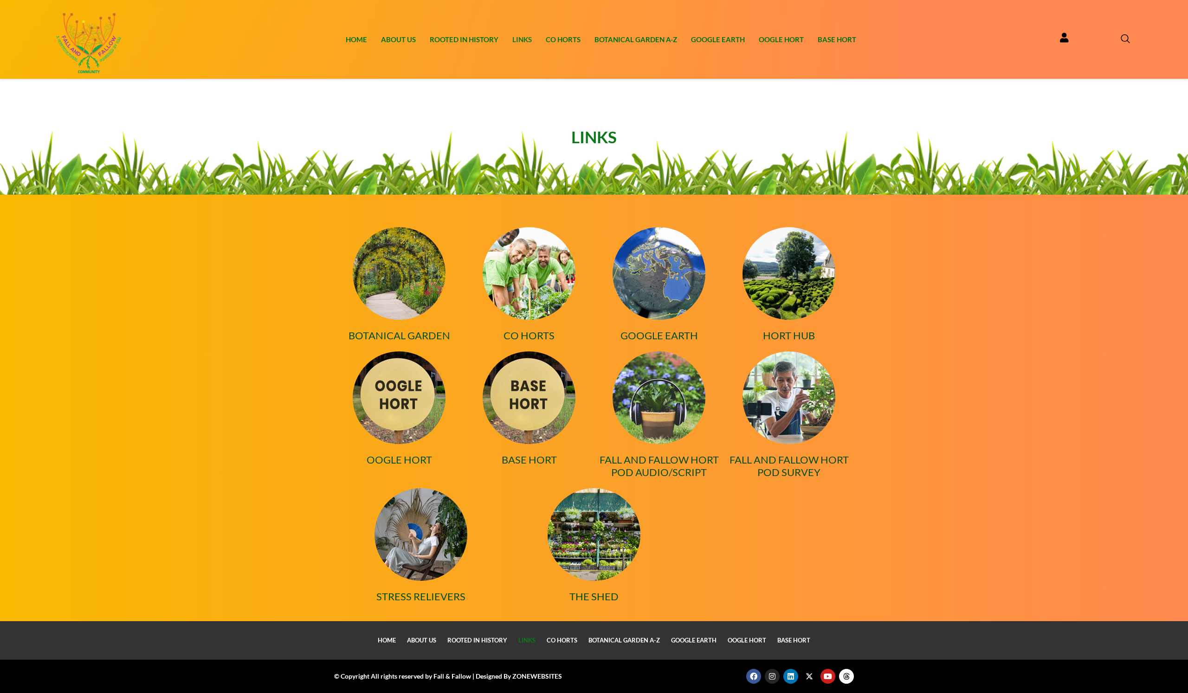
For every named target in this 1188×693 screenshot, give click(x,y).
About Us (398, 39)
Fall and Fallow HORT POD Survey (789, 466)
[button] (1120, 39)
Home (356, 39)
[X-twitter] (809, 676)
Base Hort (837, 39)
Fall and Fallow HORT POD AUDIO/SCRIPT (659, 466)
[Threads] (846, 676)
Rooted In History (464, 39)
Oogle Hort (781, 39)
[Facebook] (753, 676)
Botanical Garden (399, 335)
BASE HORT (529, 459)
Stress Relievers (420, 596)
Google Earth (718, 39)
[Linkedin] (790, 676)
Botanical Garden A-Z (635, 39)
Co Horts (563, 39)
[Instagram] (772, 676)
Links (522, 39)
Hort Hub (789, 335)
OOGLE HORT (399, 459)
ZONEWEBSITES (537, 676)
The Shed (594, 596)
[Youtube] (827, 676)
